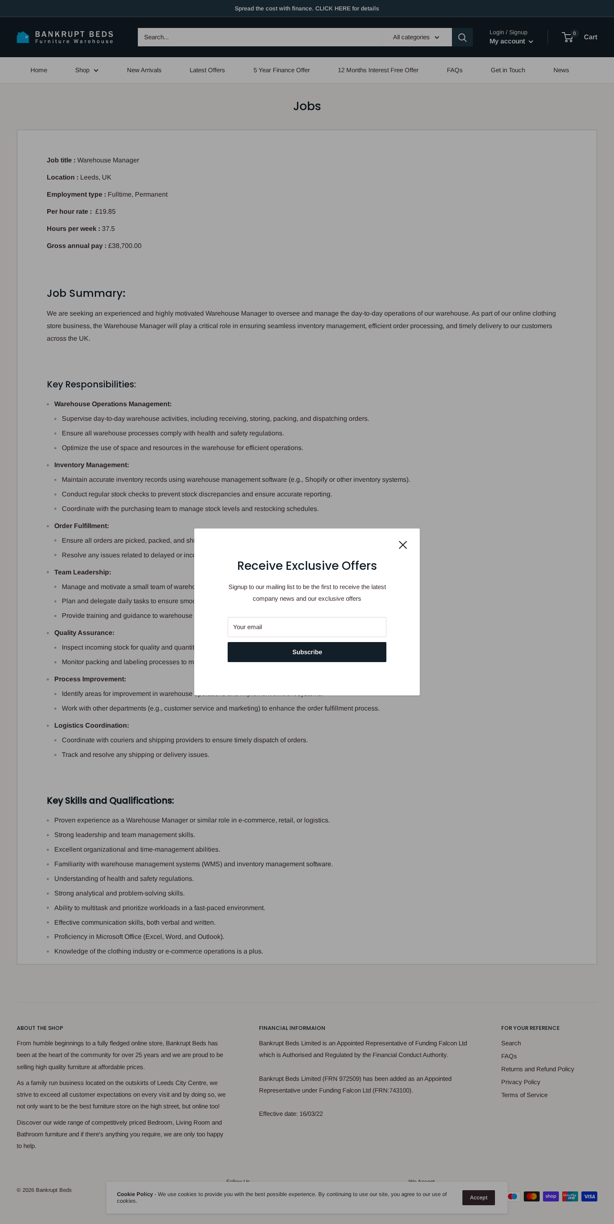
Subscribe (307, 651)
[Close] (403, 544)
